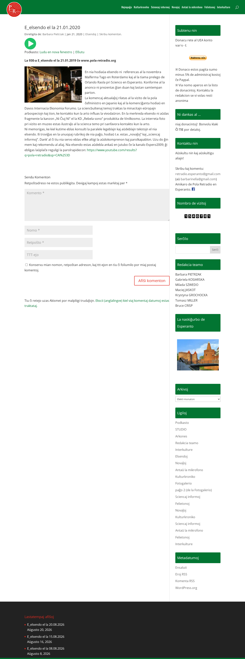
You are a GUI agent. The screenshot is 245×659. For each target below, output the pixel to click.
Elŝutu (79, 52)
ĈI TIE (179, 129)
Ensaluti (181, 567)
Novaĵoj (180, 463)
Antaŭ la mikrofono (192, 7)
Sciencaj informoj (160, 7)
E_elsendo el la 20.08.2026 (45, 624)
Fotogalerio (183, 483)
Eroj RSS (181, 574)
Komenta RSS (185, 581)
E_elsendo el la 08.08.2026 (45, 648)
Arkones (181, 436)
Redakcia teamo (186, 443)
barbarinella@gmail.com (198, 179)
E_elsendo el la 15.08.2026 (45, 637)
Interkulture (223, 7)
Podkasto (182, 423)
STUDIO (180, 429)
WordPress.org (186, 588)
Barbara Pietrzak (53, 34)
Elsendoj (90, 34)
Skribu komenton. (110, 34)
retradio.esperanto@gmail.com (197, 174)
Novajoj (176, 7)
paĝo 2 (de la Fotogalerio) (193, 490)
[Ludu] (30, 47)
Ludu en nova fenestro (56, 52)
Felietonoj (209, 7)
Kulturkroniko (141, 7)
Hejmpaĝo (126, 7)
